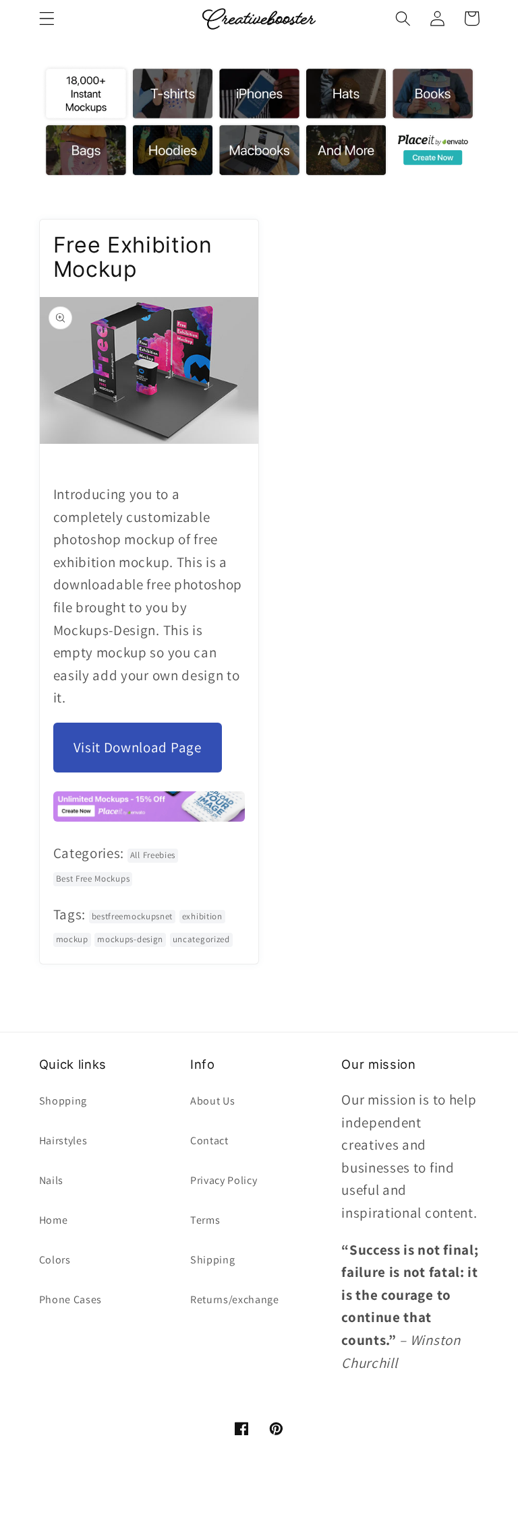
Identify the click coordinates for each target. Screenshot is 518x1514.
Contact (209, 1140)
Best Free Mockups (93, 878)
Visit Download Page (138, 747)
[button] (47, 18)
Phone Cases (71, 1299)
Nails (51, 1180)
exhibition (202, 916)
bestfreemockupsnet (132, 916)
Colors (55, 1260)
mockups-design (130, 939)
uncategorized (201, 939)
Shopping (63, 1101)
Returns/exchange (234, 1299)
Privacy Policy (224, 1180)
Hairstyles (63, 1140)
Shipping (212, 1260)
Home (53, 1220)
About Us (212, 1101)
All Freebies (152, 855)
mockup (72, 939)
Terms (205, 1220)
